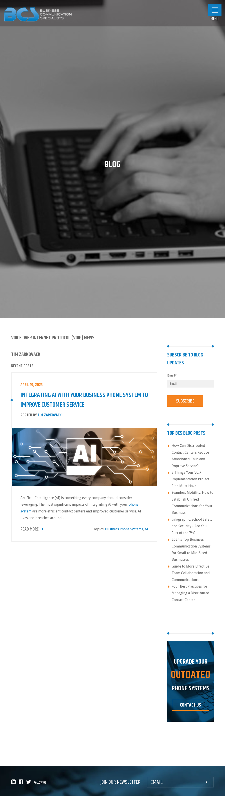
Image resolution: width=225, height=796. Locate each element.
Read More (30, 529)
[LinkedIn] (14, 782)
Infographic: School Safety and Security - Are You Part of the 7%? (192, 526)
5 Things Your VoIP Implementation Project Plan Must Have (190, 479)
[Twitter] (29, 782)
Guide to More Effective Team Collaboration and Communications (191, 573)
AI (146, 529)
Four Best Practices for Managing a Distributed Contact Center (190, 593)
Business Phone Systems (124, 529)
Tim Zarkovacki (50, 415)
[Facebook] (22, 782)
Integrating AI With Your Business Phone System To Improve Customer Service (84, 400)
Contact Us (190, 705)
